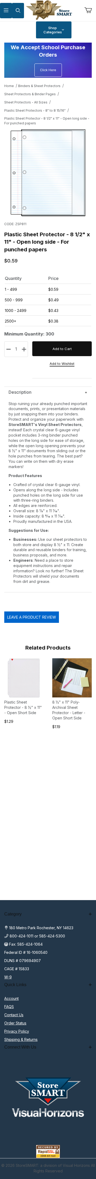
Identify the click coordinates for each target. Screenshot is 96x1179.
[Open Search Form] (18, 11)
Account (11, 998)
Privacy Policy (16, 1031)
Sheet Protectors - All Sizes (25, 102)
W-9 (8, 977)
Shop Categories (52, 30)
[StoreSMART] (48, 10)
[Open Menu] (6, 11)
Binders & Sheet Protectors (39, 86)
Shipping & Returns (21, 1039)
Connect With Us (20, 1047)
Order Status (15, 1023)
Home (9, 86)
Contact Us (13, 1015)
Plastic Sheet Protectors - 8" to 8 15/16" (35, 110)
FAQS (9, 1006)
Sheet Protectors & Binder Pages (30, 94)
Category (13, 914)
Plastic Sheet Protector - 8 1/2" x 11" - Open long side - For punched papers (46, 120)
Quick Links (15, 984)
